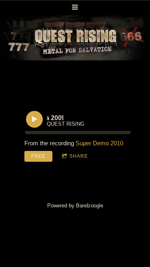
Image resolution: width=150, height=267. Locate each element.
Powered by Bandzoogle (75, 206)
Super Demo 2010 (99, 143)
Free (38, 156)
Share (78, 156)
